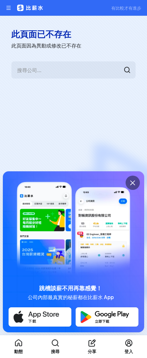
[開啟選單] (8, 8)
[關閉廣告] (133, 183)
